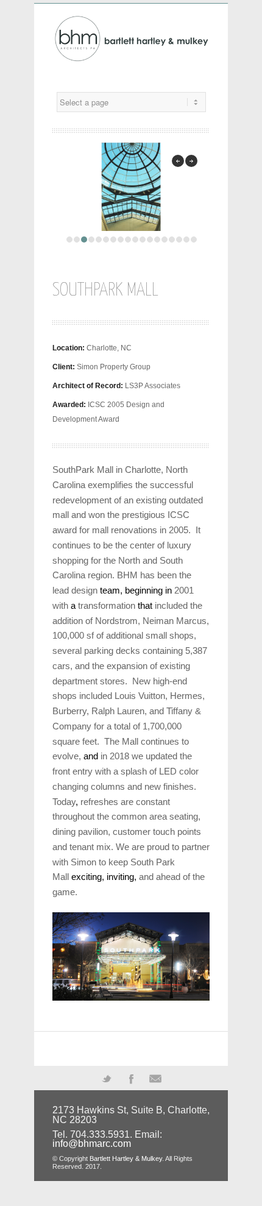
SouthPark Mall (105, 290)
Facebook (131, 1078)
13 (157, 239)
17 (186, 239)
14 (164, 239)
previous (178, 161)
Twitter (106, 1078)
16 (179, 239)
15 (172, 239)
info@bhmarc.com (91, 1143)
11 (143, 239)
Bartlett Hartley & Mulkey (126, 1158)
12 (150, 239)
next (191, 161)
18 (194, 239)
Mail (155, 1078)
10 (135, 239)
